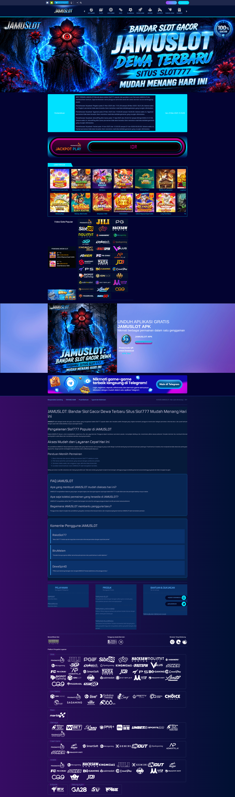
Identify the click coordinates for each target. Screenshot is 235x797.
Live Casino (110, 13)
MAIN (61, 179)
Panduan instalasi (143, 343)
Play (77, 149)
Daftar (183, 3)
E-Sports (160, 13)
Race (120, 13)
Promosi (179, 13)
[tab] (86, 222)
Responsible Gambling (55, 400)
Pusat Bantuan (84, 400)
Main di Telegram (62, 3)
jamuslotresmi (172, 604)
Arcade (150, 13)
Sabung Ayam (169, 13)
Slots (101, 13)
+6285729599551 (174, 597)
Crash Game (140, 13)
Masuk (171, 3)
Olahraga (130, 13)
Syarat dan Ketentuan (99, 400)
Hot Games (91, 13)
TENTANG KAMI (71, 400)
